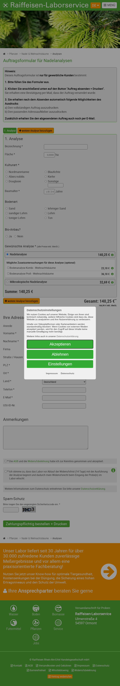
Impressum (52, 373)
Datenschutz (67, 373)
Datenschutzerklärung (67, 336)
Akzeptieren (60, 344)
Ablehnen (60, 354)
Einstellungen (60, 364)
